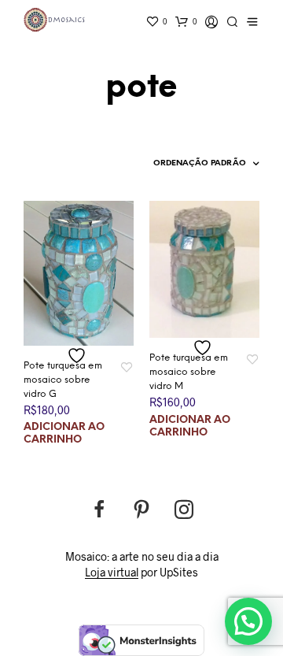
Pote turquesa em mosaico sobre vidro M (188, 372)
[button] (248, 621)
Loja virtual (111, 572)
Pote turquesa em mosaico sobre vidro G (63, 380)
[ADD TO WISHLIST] (78, 355)
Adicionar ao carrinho (64, 433)
